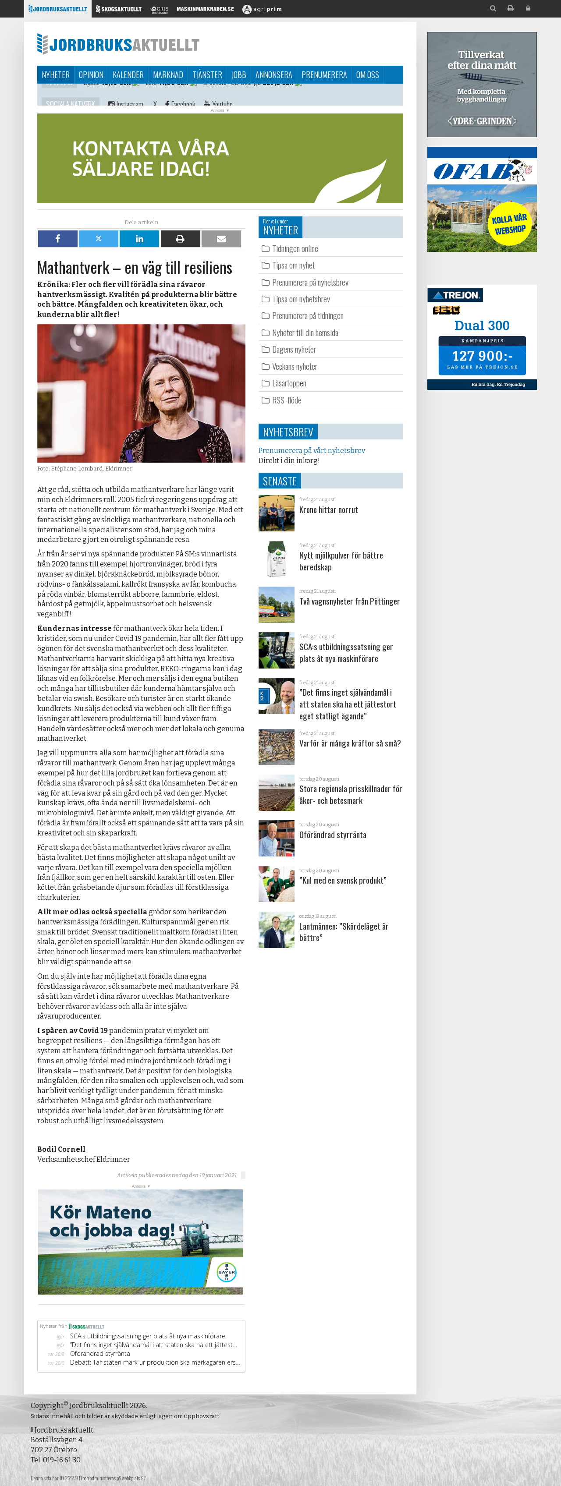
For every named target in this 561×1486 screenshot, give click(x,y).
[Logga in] (528, 8)
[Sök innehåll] (493, 8)
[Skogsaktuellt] (119, 11)
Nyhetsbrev (288, 431)
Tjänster (207, 74)
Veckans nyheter (294, 366)
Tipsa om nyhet (293, 264)
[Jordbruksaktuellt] (58, 11)
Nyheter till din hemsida (305, 332)
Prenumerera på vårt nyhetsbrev (312, 450)
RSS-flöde (287, 399)
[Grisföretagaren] (159, 11)
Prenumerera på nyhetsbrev (310, 282)
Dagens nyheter (294, 349)
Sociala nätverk (70, 94)
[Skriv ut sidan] (510, 8)
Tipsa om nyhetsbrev (301, 298)
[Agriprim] (262, 11)
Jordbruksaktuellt (118, 43)
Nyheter (56, 74)
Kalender (128, 74)
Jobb (238, 74)
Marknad (168, 74)
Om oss (367, 74)
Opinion (91, 74)
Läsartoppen (289, 382)
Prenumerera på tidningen (308, 315)
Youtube (221, 94)
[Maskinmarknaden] (205, 11)
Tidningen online (295, 248)
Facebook (182, 94)
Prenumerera (324, 74)
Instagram (128, 94)
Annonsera (274, 74)
